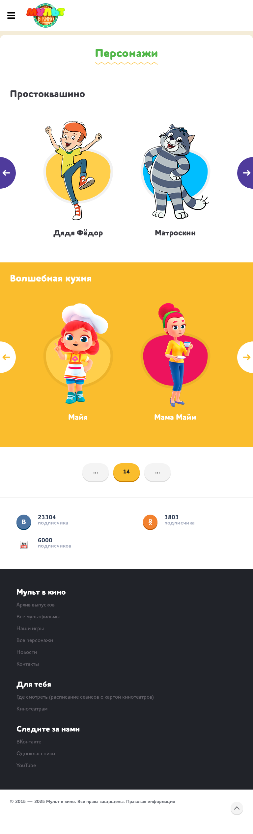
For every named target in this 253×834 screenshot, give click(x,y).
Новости (26, 652)
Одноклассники (150, 522)
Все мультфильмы (38, 617)
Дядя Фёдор (78, 233)
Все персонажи (34, 640)
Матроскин (175, 233)
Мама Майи (175, 418)
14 (126, 472)
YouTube (23, 545)
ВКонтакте (23, 522)
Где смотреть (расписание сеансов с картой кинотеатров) (85, 697)
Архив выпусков (35, 605)
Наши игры (30, 629)
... (95, 472)
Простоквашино (47, 94)
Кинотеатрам (31, 709)
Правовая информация (150, 801)
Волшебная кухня (51, 279)
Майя (78, 418)
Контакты (27, 664)
